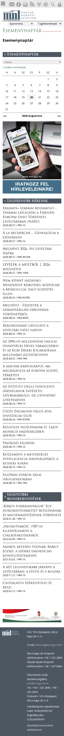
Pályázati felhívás (18, 443)
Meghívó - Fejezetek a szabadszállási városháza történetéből (26, 310)
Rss (32, 4)
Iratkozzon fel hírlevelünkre (12, 4)
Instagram (25, 4)
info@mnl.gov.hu (37, 683)
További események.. (15, 67)
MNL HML (22, 358)
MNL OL (22, 225)
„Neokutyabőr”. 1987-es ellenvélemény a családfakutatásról (23, 531)
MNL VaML (23, 273)
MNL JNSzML (24, 257)
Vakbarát (39, 4)
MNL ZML (22, 483)
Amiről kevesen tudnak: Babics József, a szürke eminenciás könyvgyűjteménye (30, 551)
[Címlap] (21, 15)
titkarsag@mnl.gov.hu (48, 645)
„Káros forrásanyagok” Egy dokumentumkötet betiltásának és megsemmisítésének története (32, 511)
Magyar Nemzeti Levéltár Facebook (18, 4)
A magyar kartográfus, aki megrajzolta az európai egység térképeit (30, 371)
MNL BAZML (24, 297)
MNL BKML (23, 318)
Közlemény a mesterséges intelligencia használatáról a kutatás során (30, 459)
